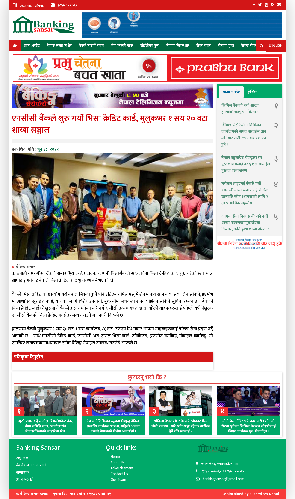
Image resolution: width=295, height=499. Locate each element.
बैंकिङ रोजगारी (251, 45)
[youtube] (266, 5)
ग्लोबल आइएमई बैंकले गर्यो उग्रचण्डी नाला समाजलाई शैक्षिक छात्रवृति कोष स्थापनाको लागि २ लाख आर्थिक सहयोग (244, 193)
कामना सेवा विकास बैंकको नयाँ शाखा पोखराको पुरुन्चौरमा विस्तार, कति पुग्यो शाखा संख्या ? (245, 223)
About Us (118, 462)
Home (15, 46)
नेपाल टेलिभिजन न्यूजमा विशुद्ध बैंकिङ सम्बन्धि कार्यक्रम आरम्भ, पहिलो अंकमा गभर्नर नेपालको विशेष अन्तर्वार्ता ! (113, 426)
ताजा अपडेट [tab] (231, 92)
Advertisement (122, 468)
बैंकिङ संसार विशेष (59, 45)
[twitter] (260, 5)
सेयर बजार (203, 45)
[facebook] (254, 5)
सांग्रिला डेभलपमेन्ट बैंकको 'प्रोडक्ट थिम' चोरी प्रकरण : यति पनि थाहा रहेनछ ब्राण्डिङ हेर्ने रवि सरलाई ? (180, 426)
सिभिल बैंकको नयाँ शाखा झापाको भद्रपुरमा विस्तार (240, 108)
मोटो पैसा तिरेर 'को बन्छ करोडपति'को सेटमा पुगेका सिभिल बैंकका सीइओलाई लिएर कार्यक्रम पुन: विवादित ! (248, 426)
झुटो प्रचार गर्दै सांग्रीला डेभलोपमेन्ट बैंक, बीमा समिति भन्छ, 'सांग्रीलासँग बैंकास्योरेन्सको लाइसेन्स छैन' (45, 426)
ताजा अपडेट (32, 45)
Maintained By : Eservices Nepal (251, 494)
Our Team (118, 480)
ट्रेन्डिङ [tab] (252, 92)
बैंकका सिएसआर (177, 45)
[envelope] (279, 5)
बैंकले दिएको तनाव (91, 45)
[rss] (272, 5)
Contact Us (119, 474)
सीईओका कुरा (149, 45)
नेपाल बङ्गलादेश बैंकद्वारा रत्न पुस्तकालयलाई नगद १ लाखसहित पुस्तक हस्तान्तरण (245, 164)
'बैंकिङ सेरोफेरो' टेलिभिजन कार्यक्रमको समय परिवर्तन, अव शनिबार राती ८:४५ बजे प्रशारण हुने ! (243, 135)
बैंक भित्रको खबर (122, 45)
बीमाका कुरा (226, 45)
